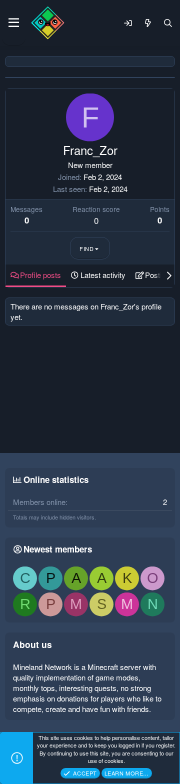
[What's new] (148, 23)
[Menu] (14, 23)
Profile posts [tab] (40, 275)
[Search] (168, 23)
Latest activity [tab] (103, 275)
